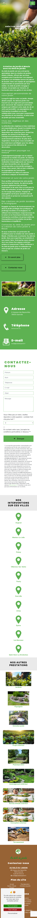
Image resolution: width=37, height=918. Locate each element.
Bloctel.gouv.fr (13, 485)
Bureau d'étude (11, 886)
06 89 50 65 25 (15, 328)
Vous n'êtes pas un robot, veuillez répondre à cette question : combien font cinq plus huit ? (18, 417)
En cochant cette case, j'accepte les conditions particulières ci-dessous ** (17, 431)
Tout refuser (12, 910)
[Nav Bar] (32, 3)
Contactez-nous (15, 267)
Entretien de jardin (25, 886)
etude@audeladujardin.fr (18, 343)
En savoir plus (14, 257)
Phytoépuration (25, 884)
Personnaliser (12, 913)
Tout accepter (13, 906)
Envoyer (20, 439)
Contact (11, 887)
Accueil (12, 884)
